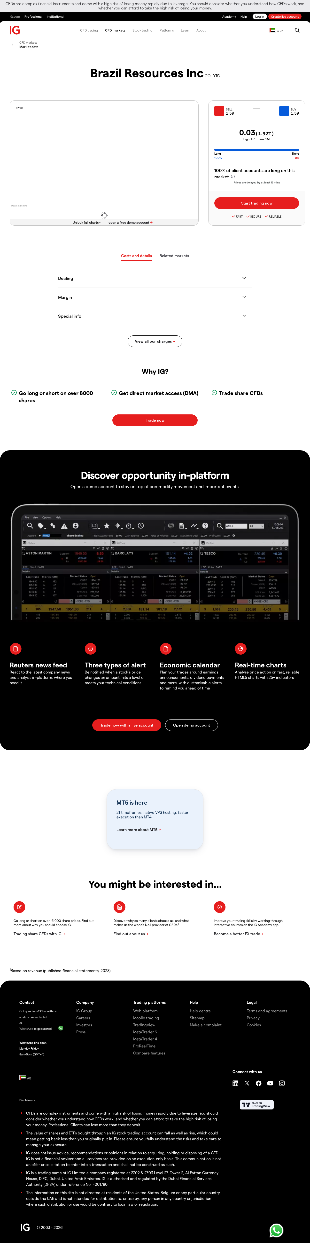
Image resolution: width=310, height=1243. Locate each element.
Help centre (200, 1010)
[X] (247, 1083)
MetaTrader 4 (145, 1039)
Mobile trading (146, 1017)
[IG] (15, 30)
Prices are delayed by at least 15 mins (257, 182)
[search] (297, 30)
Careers (83, 1017)
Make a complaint (206, 1024)
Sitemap (197, 1017)
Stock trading (142, 30)
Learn (185, 30)
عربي (280, 30)
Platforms (167, 30)
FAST (239, 216)
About (201, 30)
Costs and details (136, 255)
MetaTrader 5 (145, 1031)
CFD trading (89, 30)
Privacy (253, 1017)
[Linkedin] (235, 1083)
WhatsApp (26, 1028)
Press (80, 1031)
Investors (84, 1024)
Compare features (149, 1053)
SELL (229, 109)
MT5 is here (131, 802)
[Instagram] (282, 1083)
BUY (293, 109)
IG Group (84, 1010)
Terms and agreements (267, 1010)
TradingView (144, 1024)
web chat (41, 1017)
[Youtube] (270, 1083)
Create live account (285, 16)
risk (197, 1118)
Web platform (145, 1010)
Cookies (254, 1024)
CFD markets (115, 30)
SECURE (255, 216)
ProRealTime (144, 1046)
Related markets (174, 255)
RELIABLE (275, 216)
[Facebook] (259, 1083)
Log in (259, 16)
